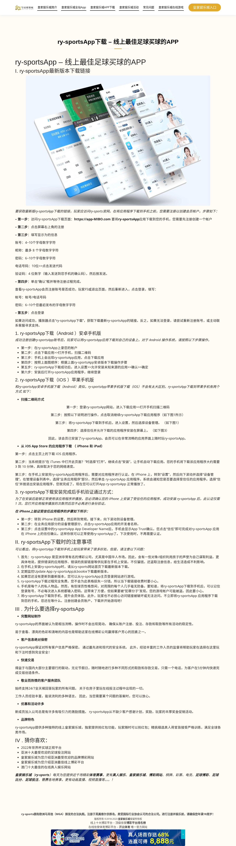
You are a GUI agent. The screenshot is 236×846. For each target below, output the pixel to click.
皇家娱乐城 (124, 818)
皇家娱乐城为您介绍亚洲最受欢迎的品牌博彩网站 (57, 757)
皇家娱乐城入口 (204, 7)
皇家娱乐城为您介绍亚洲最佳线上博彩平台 (52, 762)
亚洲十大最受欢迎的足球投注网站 (46, 752)
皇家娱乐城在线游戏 (171, 7)
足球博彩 (202, 775)
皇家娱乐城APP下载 (102, 7)
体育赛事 (96, 775)
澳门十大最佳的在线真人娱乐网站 (46, 767)
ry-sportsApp (128, 219)
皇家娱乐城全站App (73, 7)
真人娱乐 (119, 775)
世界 (45, 779)
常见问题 (148, 7)
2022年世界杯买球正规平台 (41, 747)
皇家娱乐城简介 (47, 7)
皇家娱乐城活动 (129, 7)
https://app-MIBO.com (92, 219)
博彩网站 (155, 775)
